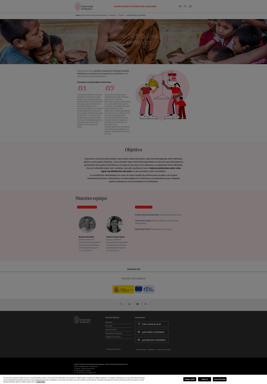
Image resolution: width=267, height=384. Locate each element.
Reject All (204, 379)
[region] (133, 379)
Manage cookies (190, 379)
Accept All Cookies (219, 379)
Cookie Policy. (41, 382)
